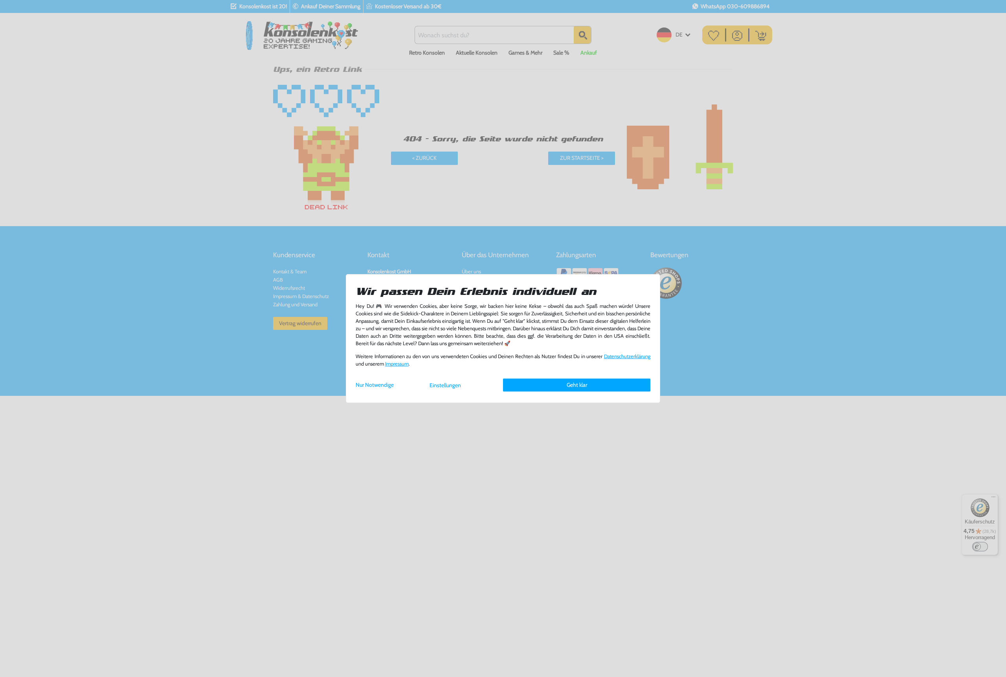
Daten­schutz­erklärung (627, 356)
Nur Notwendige (375, 384)
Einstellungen (445, 385)
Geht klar (577, 384)
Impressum (397, 364)
